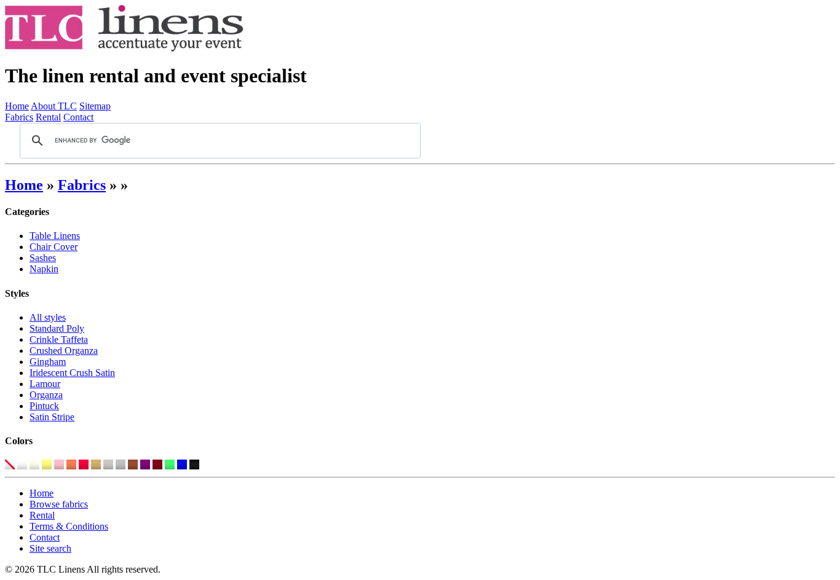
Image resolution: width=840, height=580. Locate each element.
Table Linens (55, 235)
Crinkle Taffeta (59, 339)
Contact (78, 117)
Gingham (48, 361)
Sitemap (95, 106)
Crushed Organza (64, 350)
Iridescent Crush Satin (72, 372)
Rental (48, 117)
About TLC (54, 106)
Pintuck (44, 406)
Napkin (44, 269)
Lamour (45, 383)
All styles (48, 317)
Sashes (43, 258)
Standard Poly (57, 328)
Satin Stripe (52, 417)
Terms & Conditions (69, 526)
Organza (46, 395)
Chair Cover (53, 246)
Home (17, 106)
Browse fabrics (59, 504)
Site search (50, 548)
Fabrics (19, 117)
